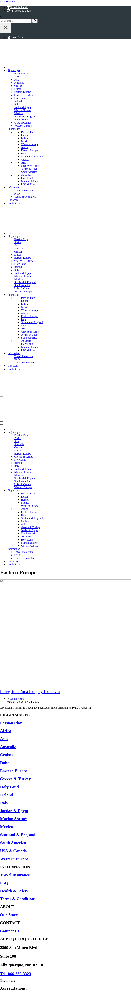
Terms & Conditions (25, 196)
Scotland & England (25, 116)
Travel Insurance (15, 875)
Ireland (18, 101)
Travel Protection (23, 190)
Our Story (13, 199)
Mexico (18, 113)
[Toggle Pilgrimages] (60, 432)
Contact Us (14, 203)
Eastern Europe (22, 91)
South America (22, 119)
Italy (16, 104)
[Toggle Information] (60, 549)
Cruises (18, 85)
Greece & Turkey (23, 94)
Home (11, 67)
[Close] (5, 28)
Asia (16, 79)
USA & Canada (22, 122)
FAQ (17, 193)
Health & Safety (14, 891)
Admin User (16, 698)
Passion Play (11, 723)
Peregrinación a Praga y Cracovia (30, 691)
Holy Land (20, 98)
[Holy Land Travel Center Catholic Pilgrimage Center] (40, 61)
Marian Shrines (22, 110)
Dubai (17, 88)
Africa (17, 76)
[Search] (1, 17)
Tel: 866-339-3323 (15, 973)
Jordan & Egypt (22, 107)
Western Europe (23, 125)
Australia (19, 82)
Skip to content (8, 1)
